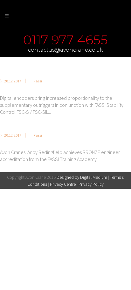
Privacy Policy (91, 184)
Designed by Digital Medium (82, 177)
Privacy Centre (63, 184)
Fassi (38, 81)
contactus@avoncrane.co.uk (65, 50)
